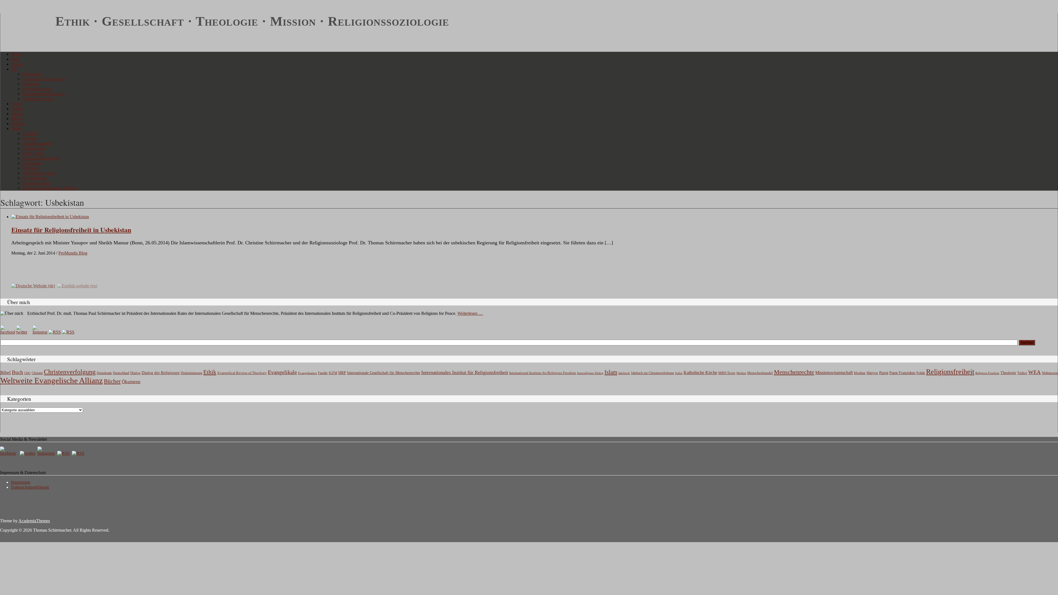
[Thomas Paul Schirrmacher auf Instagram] (40, 332)
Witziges (29, 168)
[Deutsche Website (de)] (33, 285)
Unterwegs (31, 163)
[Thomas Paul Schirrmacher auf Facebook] (7, 332)
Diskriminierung (191, 373)
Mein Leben (33, 153)
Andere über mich (38, 98)
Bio (14, 69)
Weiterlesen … (470, 313)
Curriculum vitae (37, 88)
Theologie (1008, 373)
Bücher (17, 113)
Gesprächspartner (37, 143)
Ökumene (131, 381)
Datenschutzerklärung (30, 487)
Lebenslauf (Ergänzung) (43, 79)
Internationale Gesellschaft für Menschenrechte (383, 373)
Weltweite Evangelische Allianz (51, 380)
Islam (610, 372)
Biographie (32, 74)
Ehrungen (30, 84)
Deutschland (121, 373)
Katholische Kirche (700, 372)
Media (16, 118)
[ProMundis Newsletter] (54, 332)
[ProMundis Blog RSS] (68, 332)
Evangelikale (282, 372)
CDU (27, 373)
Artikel (17, 108)
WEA (1034, 372)
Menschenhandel (760, 373)
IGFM (333, 373)
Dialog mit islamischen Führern (49, 188)
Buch (17, 372)
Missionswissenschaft (834, 372)
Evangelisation (307, 373)
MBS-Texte (726, 373)
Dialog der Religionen (161, 372)
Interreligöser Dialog (590, 373)
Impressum (20, 482)
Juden (678, 373)
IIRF (342, 372)
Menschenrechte (794, 372)
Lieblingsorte (33, 148)
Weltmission (1050, 373)
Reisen (17, 64)
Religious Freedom (987, 373)
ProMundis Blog (72, 253)
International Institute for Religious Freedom (542, 373)
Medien (741, 373)
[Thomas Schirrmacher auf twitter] (28, 453)
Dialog (135, 373)
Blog (15, 59)
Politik (920, 373)
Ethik (209, 372)
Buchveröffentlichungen (43, 93)
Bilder (16, 128)
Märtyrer (872, 373)
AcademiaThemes (34, 520)
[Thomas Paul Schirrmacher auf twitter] (23, 332)
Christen (37, 373)
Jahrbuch (624, 373)
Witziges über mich (39, 173)
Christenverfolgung (70, 371)
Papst (883, 372)
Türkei (1022, 373)
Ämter (16, 103)
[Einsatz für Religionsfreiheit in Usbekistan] (50, 216)
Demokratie (104, 373)
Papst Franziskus (902, 372)
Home (16, 54)
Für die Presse (34, 178)
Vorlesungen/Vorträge (41, 158)
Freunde (29, 138)
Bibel (5, 372)
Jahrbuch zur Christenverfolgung (652, 373)
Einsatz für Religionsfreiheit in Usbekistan (71, 229)
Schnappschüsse (36, 183)
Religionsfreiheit (950, 372)
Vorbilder (30, 133)
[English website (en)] (77, 285)
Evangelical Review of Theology (242, 373)
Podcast (18, 123)
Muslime (859, 373)
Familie (323, 373)
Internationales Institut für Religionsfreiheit (464, 372)
